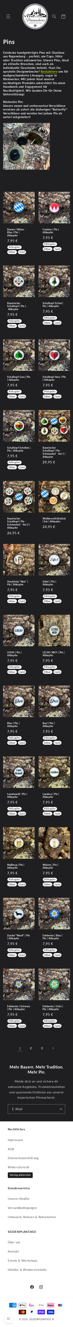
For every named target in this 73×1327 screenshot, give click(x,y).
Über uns (14, 1242)
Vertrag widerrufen (20, 1175)
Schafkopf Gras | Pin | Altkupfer (18, 378)
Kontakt (13, 1251)
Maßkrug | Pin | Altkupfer (15, 866)
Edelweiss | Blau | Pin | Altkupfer (52, 937)
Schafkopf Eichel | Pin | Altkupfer (53, 305)
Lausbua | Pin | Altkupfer (51, 796)
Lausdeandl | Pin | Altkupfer (17, 796)
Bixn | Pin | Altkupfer (13, 725)
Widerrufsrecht (18, 1167)
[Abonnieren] (60, 1109)
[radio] (14, 247)
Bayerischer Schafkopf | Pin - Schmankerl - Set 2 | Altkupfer (18, 523)
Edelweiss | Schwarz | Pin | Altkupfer (18, 1008)
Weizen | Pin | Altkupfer (50, 866)
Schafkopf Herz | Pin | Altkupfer (54, 378)
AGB (11, 1149)
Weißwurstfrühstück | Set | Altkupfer (54, 520)
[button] (8, 16)
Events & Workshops (22, 1260)
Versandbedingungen (22, 1207)
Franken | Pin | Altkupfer (51, 231)
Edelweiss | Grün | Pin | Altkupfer (53, 1008)
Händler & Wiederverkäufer (27, 1269)
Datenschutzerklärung (23, 1158)
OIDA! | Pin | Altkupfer (14, 654)
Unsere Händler (19, 1198)
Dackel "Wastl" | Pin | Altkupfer (18, 937)
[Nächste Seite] (52, 1048)
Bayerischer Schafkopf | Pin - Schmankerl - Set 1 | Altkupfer (54, 452)
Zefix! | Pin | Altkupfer (49, 583)
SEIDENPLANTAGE (40, 1319)
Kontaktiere (49, 71)
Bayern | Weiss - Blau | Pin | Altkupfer (16, 232)
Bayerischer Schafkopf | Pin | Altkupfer (16, 306)
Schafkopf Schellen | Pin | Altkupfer (19, 449)
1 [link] (20, 1048)
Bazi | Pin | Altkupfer (49, 725)
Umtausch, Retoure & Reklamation (32, 1217)
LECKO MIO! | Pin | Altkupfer (54, 654)
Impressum (15, 1140)
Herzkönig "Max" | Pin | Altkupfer (17, 583)
